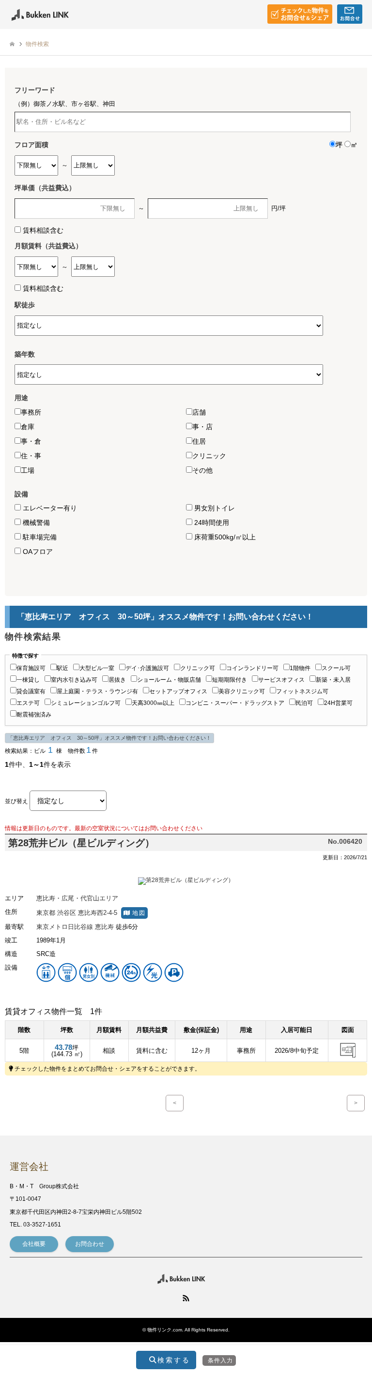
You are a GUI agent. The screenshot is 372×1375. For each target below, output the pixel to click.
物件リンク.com (164, 1329)
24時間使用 (210, 522)
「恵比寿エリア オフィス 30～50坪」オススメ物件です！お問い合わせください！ (109, 738)
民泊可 (304, 703)
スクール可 (336, 668)
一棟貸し (28, 679)
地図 (137, 913)
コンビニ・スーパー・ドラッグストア (235, 703)
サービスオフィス (281, 679)
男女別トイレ (213, 508)
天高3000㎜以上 (153, 703)
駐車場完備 (39, 537)
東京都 (45, 912)
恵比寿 (104, 926)
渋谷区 (66, 912)
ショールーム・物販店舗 (169, 679)
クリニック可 (197, 668)
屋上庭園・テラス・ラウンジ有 (97, 691)
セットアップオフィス (178, 691)
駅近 (62, 668)
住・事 (31, 456)
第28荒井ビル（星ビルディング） (81, 842)
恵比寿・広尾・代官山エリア (77, 898)
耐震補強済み (33, 714)
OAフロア (37, 551)
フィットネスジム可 (302, 691)
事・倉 (31, 441)
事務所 (31, 412)
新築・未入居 (333, 679)
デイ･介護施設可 (147, 668)
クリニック (209, 456)
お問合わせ (89, 1243)
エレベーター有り (49, 508)
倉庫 (27, 427)
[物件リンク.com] (46, 14)
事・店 (202, 427)
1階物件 (300, 668)
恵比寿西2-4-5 (97, 912)
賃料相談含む (43, 230)
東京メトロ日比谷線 (64, 926)
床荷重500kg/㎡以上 (224, 537)
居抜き (117, 679)
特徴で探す (25, 655)
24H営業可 (338, 703)
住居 (199, 441)
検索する (172, 1360)
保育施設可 (31, 668)
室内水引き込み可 (74, 679)
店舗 (199, 412)
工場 (27, 470)
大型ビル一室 (96, 668)
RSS (186, 1298)
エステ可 (28, 703)
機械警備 (35, 522)
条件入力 (220, 1360)
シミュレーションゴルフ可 (86, 703)
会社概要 (34, 1243)
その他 (202, 470)
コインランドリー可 (252, 668)
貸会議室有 (31, 691)
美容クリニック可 (241, 691)
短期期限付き (229, 679)
